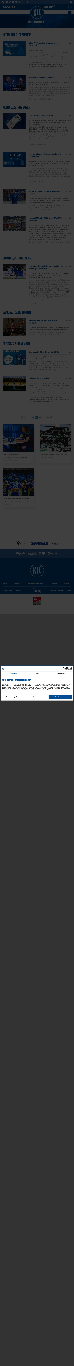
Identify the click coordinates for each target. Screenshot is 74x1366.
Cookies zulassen (60, 697)
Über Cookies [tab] (61, 673)
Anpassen (36, 697)
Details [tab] (37, 673)
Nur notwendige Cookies (13, 697)
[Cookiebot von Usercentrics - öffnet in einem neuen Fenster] (64, 668)
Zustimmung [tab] (13, 673)
